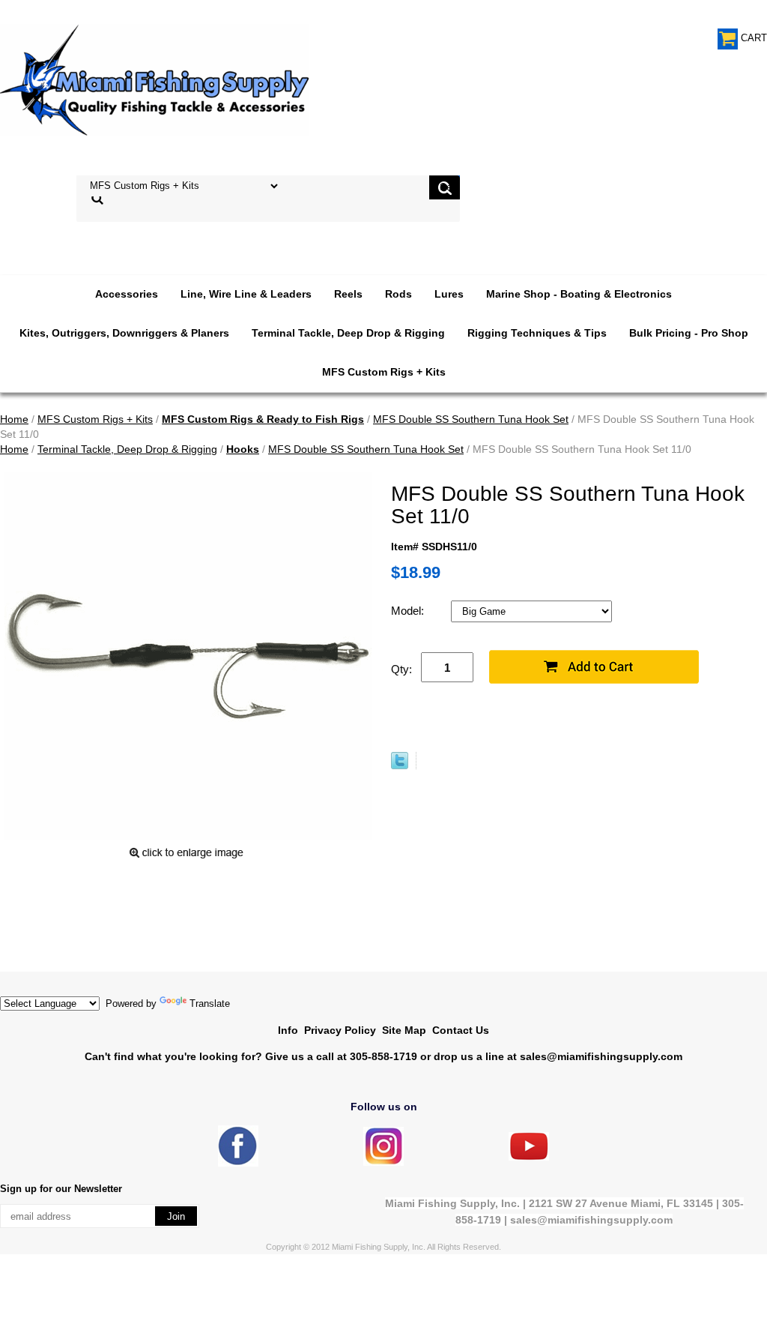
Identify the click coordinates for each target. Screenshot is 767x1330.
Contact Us (460, 1030)
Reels (348, 294)
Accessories (126, 294)
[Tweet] (399, 765)
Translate (210, 1003)
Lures (449, 294)
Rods (398, 294)
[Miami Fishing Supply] (238, 1163)
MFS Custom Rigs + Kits (384, 372)
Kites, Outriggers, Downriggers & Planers (124, 333)
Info (288, 1030)
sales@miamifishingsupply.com (601, 1056)
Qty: (401, 669)
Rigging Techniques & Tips (537, 333)
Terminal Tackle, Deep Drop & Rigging (348, 333)
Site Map (404, 1030)
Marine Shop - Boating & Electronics (579, 294)
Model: (409, 610)
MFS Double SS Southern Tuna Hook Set (471, 419)
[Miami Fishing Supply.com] (529, 1157)
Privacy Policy (340, 1030)
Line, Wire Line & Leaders (246, 294)
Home (14, 419)
